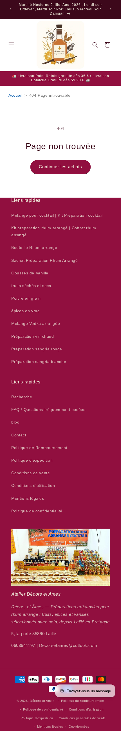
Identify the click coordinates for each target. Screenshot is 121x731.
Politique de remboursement (82, 700)
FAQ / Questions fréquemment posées (48, 409)
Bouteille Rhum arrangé (34, 247)
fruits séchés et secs (31, 285)
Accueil (15, 95)
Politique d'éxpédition (32, 460)
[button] (11, 45)
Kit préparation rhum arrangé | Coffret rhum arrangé (53, 231)
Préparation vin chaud (32, 336)
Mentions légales (27, 498)
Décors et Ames (42, 700)
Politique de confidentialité (36, 511)
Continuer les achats (60, 166)
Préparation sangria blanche (38, 361)
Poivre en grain (26, 298)
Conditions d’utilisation (86, 709)
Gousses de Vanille (29, 273)
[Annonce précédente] (10, 9)
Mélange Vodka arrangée (35, 323)
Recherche (21, 397)
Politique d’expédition (37, 718)
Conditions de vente (30, 473)
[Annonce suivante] (110, 9)
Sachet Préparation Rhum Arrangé (44, 260)
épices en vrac (25, 311)
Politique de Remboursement (39, 447)
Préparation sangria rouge (36, 349)
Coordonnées (79, 726)
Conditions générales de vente (82, 718)
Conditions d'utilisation (33, 485)
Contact (18, 435)
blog (15, 422)
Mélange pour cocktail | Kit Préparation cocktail (57, 215)
